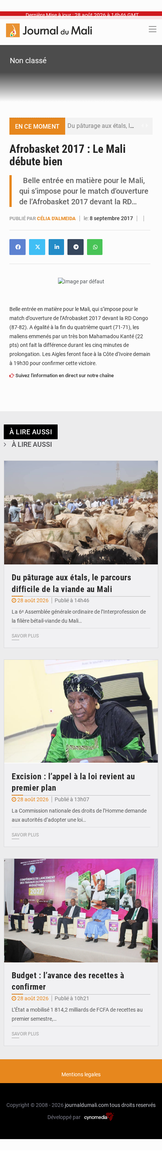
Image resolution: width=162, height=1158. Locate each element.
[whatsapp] (94, 247)
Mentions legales (81, 1074)
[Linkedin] (17, 247)
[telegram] (75, 247)
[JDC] (49, 30)
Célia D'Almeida (57, 218)
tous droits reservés (133, 1105)
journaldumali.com (87, 1105)
